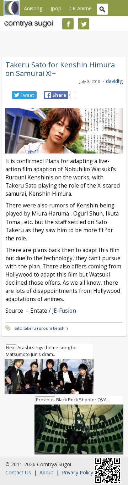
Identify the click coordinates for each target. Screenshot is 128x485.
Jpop (56, 8)
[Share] (48, 95)
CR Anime (80, 8)
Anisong (33, 8)
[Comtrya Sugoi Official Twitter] (83, 23)
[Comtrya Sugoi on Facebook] (68, 23)
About (46, 472)
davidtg (114, 81)
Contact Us (18, 472)
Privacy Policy (77, 472)
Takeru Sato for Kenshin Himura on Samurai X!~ (60, 69)
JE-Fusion (64, 310)
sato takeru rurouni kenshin (41, 328)
